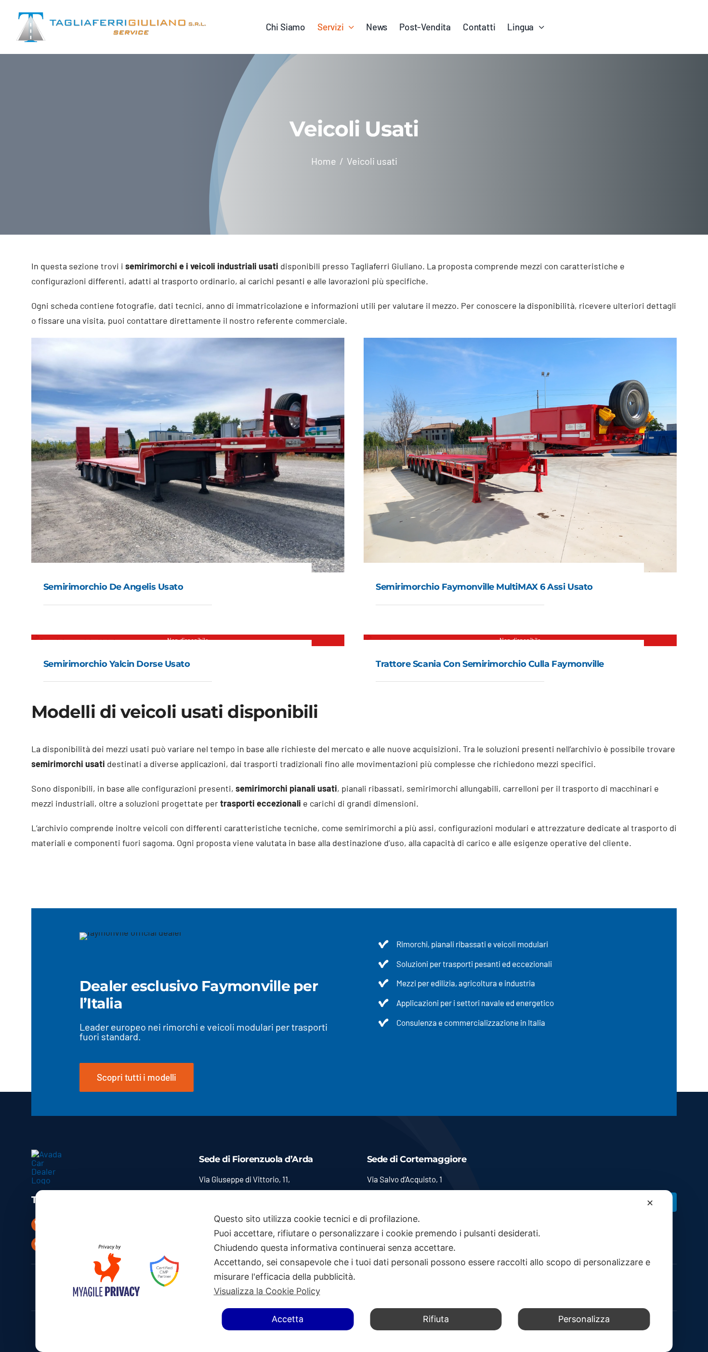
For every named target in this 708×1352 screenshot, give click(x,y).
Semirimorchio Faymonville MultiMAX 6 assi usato (484, 587)
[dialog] (354, 1271)
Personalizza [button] (584, 1319)
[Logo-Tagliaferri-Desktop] (110, 14)
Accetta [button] (287, 1319)
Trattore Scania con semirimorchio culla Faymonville (490, 664)
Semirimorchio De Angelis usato (113, 587)
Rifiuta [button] (436, 1319)
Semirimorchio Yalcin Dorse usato (116, 664)
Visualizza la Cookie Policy (267, 1291)
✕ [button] (650, 1203)
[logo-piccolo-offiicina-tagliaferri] (50, 1154)
